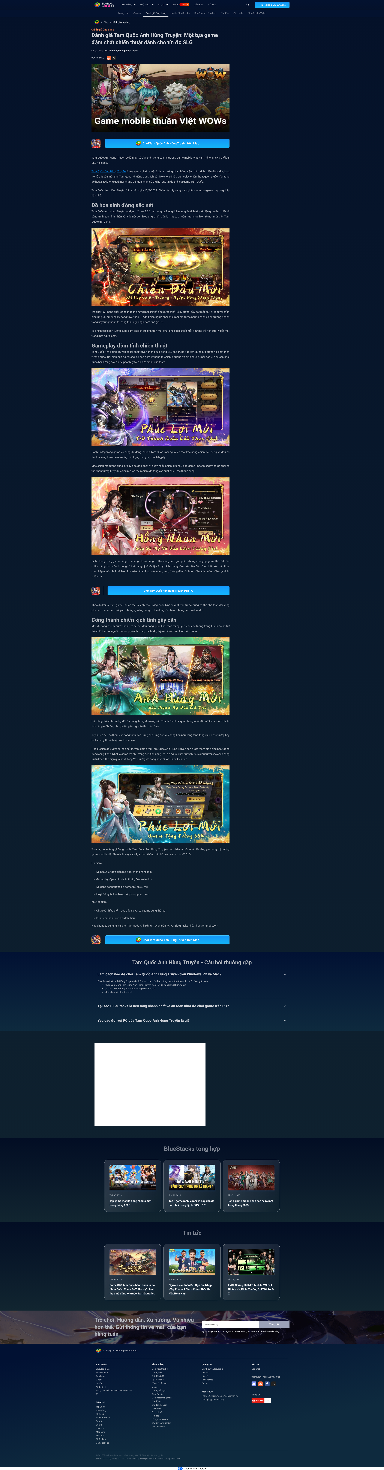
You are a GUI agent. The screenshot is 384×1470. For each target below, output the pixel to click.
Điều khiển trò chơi (160, 1369)
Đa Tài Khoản (158, 1379)
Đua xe (99, 1425)
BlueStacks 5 (102, 1372)
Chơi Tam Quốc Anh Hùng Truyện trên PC (168, 590)
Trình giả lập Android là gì (213, 1399)
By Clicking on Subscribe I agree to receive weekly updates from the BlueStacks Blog (240, 1331)
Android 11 (101, 1387)
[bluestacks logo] (104, 5)
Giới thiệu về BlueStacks (212, 1369)
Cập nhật (256, 1369)
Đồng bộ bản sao (159, 1383)
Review (265, 338)
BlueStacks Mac (103, 1369)
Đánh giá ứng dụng (156, 13)
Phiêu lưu (100, 1414)
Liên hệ (205, 1376)
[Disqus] (150, 1084)
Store (180, 4)
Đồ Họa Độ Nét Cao (160, 1419)
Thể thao (100, 1435)
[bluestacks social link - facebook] (267, 1383)
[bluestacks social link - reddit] (260, 1383)
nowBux (100, 1383)
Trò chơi (145, 4)
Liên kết (198, 4)
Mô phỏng (100, 1432)
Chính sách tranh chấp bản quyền (134, 1459)
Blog (161, 4)
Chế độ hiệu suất (159, 1405)
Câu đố (99, 1421)
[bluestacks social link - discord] (254, 1383)
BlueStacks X (264, 345)
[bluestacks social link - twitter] (273, 1383)
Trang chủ (123, 13)
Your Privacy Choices (195, 1468)
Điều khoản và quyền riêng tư (108, 1459)
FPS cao (155, 1416)
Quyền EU (153, 1459)
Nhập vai (252, 338)
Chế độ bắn (157, 1372)
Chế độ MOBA (158, 1376)
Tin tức (225, 13)
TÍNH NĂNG (126, 4)
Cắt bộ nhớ (157, 1408)
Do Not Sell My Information (169, 1459)
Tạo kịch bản (157, 1412)
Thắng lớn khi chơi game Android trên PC (220, 1396)
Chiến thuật (101, 1439)
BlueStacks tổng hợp (205, 13)
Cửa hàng (100, 1376)
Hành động (101, 1410)
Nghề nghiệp (207, 1379)
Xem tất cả (271, 317)
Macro (155, 1387)
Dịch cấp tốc (157, 1394)
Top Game (100, 1407)
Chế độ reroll (157, 1401)
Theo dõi (274, 1324)
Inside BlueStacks (180, 13)
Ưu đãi (99, 1379)
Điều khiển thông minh (162, 1398)
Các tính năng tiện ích (161, 1423)
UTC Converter (158, 1426)
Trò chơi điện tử (103, 1417)
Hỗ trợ (212, 4)
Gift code (238, 13)
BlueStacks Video (257, 13)
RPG (250, 345)
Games (137, 13)
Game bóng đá (102, 1443)
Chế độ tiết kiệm (159, 1390)
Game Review (280, 338)
